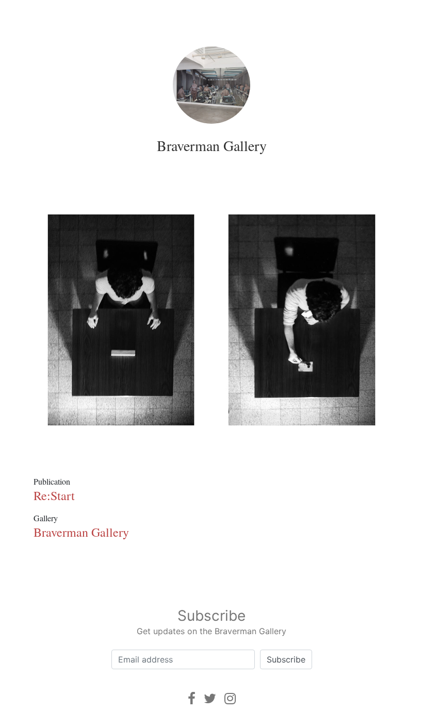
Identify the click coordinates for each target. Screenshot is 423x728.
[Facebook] (192, 698)
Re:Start (54, 495)
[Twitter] (210, 698)
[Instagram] (230, 698)
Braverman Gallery (212, 145)
